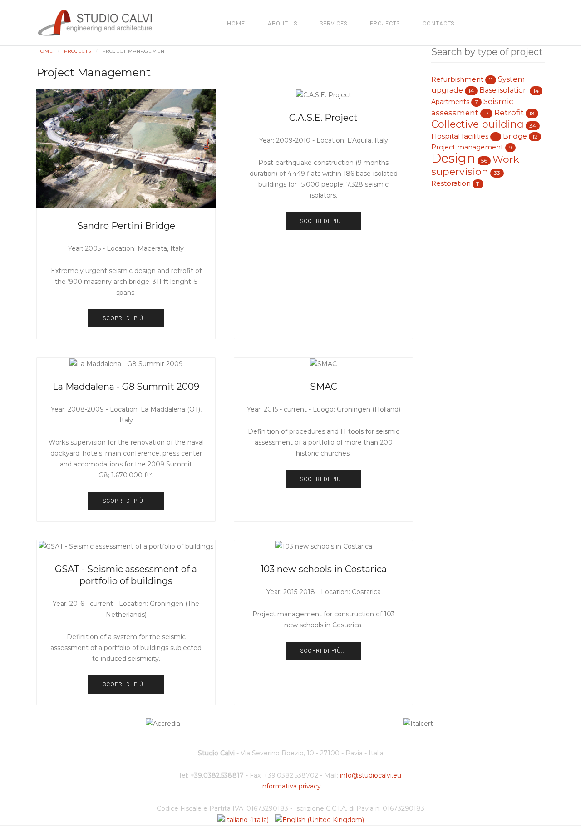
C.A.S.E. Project (323, 117)
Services (333, 23)
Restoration (451, 183)
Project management (467, 147)
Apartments (450, 102)
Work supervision (475, 165)
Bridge (515, 136)
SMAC (323, 386)
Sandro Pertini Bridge (126, 225)
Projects (385, 23)
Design (453, 158)
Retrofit (509, 112)
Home (236, 23)
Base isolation (503, 90)
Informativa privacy (290, 786)
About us (282, 23)
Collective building (477, 124)
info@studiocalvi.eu (370, 775)
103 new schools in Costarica (324, 569)
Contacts (438, 23)
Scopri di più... (126, 318)
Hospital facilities (459, 136)
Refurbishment (457, 79)
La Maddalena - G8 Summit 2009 (126, 386)
